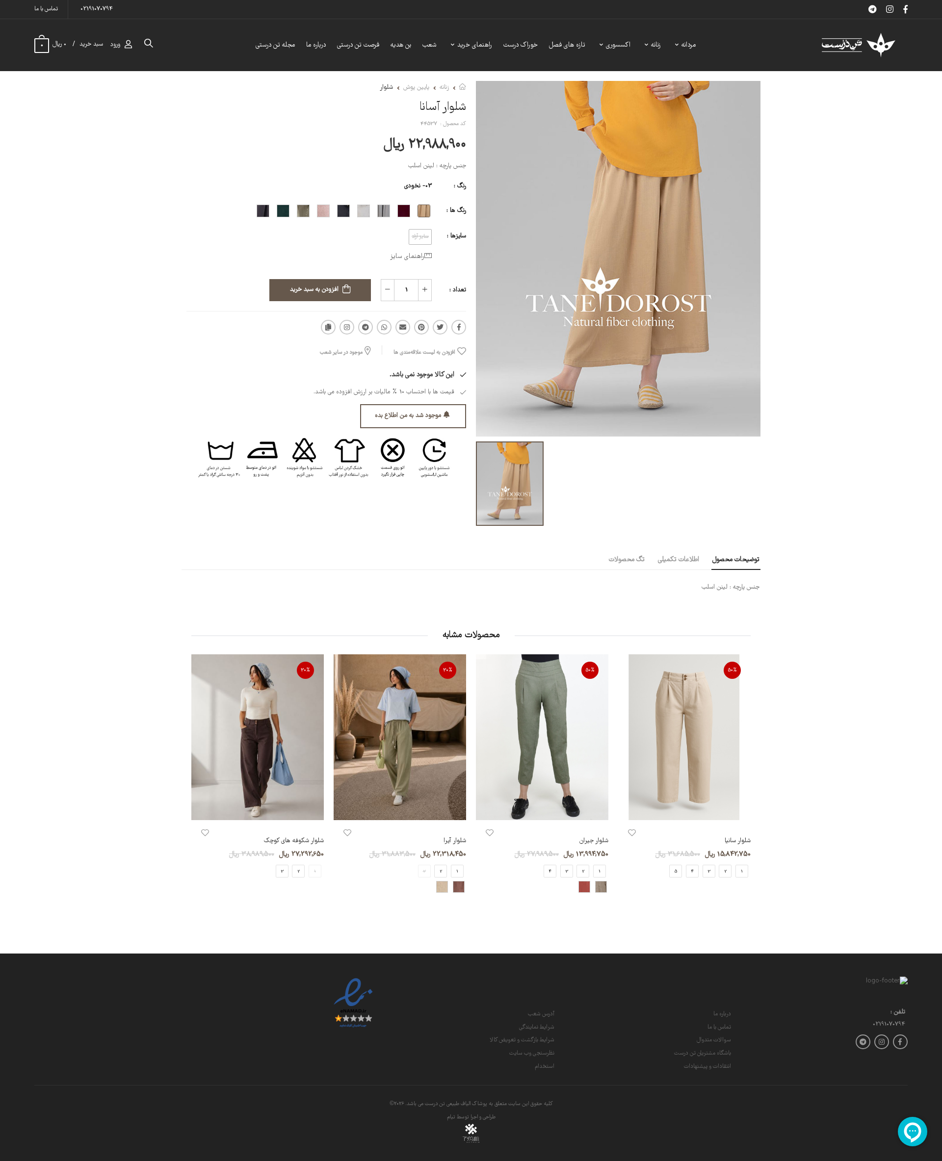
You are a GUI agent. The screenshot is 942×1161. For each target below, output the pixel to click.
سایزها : (456, 236)
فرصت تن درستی (358, 45)
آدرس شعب (541, 1014)
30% (447, 670)
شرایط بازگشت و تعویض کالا (522, 1040)
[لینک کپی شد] (328, 327)
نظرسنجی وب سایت (531, 1053)
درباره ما (316, 45)
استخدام (544, 1066)
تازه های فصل (567, 45)
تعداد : (457, 290)
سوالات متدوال (714, 1040)
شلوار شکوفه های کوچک (294, 841)
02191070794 (96, 9)
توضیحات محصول (735, 560)
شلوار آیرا (455, 841)
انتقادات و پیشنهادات (707, 1066)
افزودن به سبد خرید (314, 289)
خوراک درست (520, 45)
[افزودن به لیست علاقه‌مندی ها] (632, 833)
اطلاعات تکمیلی (678, 560)
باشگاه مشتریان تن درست (702, 1053)
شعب (429, 45)
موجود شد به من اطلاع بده (408, 415)
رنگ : (460, 186)
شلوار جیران (593, 841)
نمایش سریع (684, 807)
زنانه (656, 45)
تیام (451, 1117)
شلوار (386, 87)
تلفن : (897, 1012)
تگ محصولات (627, 560)
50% (732, 670)
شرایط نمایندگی (536, 1027)
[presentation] (743, 781)
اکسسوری (618, 45)
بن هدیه (401, 45)
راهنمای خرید (474, 45)
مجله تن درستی (275, 45)
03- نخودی (418, 186)
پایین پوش (416, 87)
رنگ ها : (456, 210)
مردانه (688, 45)
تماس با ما (46, 9)
